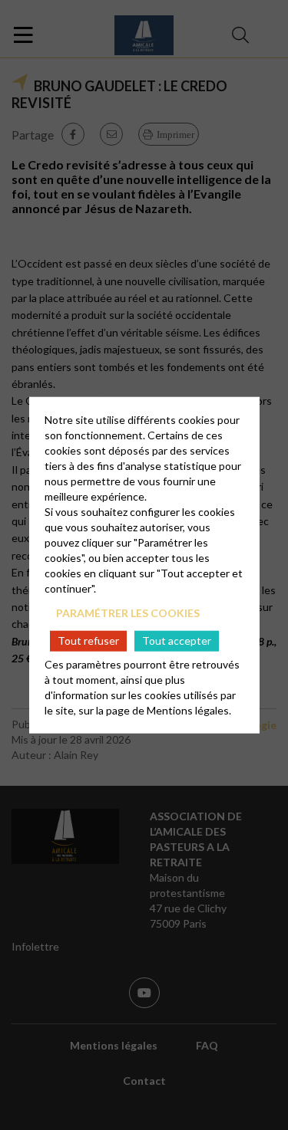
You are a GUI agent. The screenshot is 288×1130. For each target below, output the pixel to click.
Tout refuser (88, 640)
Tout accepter (176, 640)
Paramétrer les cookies (128, 612)
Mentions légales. (189, 709)
